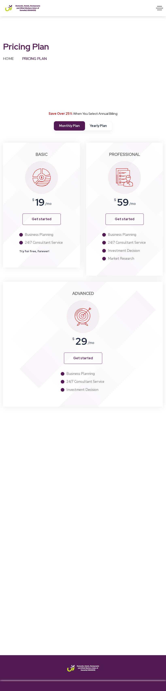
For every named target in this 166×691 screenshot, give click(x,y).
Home (8, 58)
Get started (41, 219)
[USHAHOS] (23, 8)
